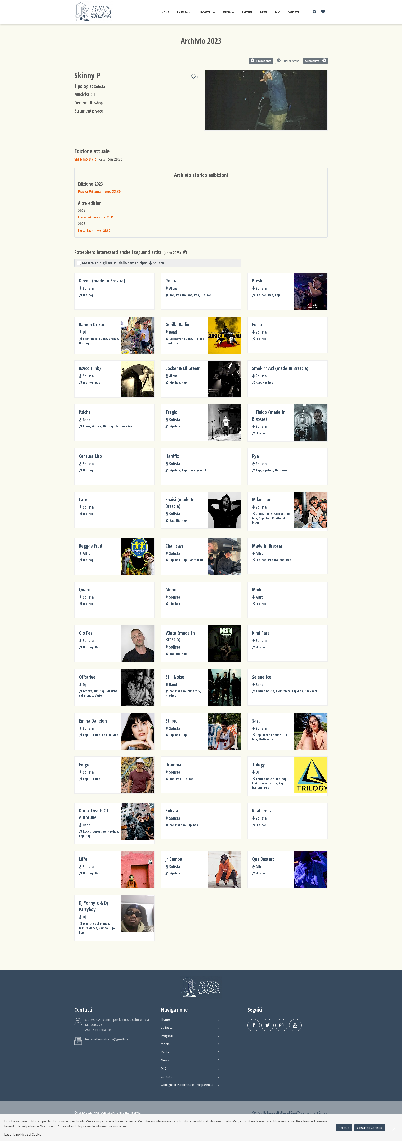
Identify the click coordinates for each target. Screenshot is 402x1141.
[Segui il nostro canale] (295, 1025)
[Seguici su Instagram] (281, 1025)
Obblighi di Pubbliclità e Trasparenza (187, 1085)
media (227, 12)
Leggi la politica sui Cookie (22, 1134)
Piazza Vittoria (99, 191)
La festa (182, 12)
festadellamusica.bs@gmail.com (107, 1039)
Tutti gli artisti (291, 61)
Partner (247, 12)
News (263, 12)
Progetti (205, 12)
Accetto (344, 1127)
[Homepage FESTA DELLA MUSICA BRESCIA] (93, 12)
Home (165, 12)
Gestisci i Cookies (369, 1127)
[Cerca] (314, 12)
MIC (277, 12)
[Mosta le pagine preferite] (323, 12)
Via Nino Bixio (85, 159)
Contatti (294, 12)
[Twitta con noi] (267, 1025)
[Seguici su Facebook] (253, 1025)
